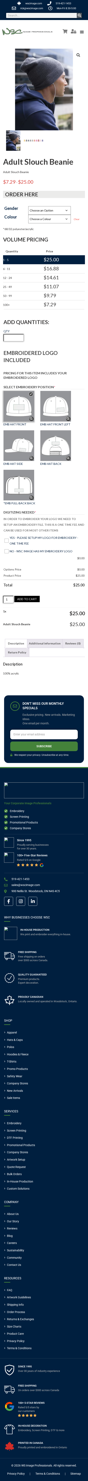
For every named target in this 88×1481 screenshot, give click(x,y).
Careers (12, 1243)
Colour (10, 217)
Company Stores (17, 1083)
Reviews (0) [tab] (73, 643)
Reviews (12, 1228)
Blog (10, 1235)
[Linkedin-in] (32, 901)
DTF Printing (15, 1137)
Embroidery (14, 1123)
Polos (10, 1047)
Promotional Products (21, 1145)
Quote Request (16, 1167)
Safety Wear (14, 1076)
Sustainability (15, 1250)
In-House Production (20, 1181)
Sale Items (13, 1098)
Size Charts (14, 1326)
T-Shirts (11, 1061)
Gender (11, 208)
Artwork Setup (16, 1159)
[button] (78, 55)
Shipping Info (15, 1304)
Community (14, 1257)
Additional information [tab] (45, 643)
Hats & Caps (15, 1039)
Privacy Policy (16, 1341)
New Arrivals (15, 1090)
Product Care (15, 1333)
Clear (77, 219)
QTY (6, 331)
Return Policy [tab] (17, 652)
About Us (13, 1214)
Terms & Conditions (19, 1348)
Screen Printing (16, 1130)
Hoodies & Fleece (17, 1054)
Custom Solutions (18, 1188)
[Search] (79, 15)
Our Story (13, 1221)
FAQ (9, 1290)
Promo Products (17, 1068)
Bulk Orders (14, 1174)
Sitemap (75, 1473)
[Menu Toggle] (82, 32)
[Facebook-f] (8, 901)
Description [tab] (16, 643)
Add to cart (27, 599)
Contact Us (14, 1264)
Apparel (12, 1032)
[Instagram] (20, 901)
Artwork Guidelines (19, 1297)
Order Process (16, 1312)
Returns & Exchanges (20, 1319)
